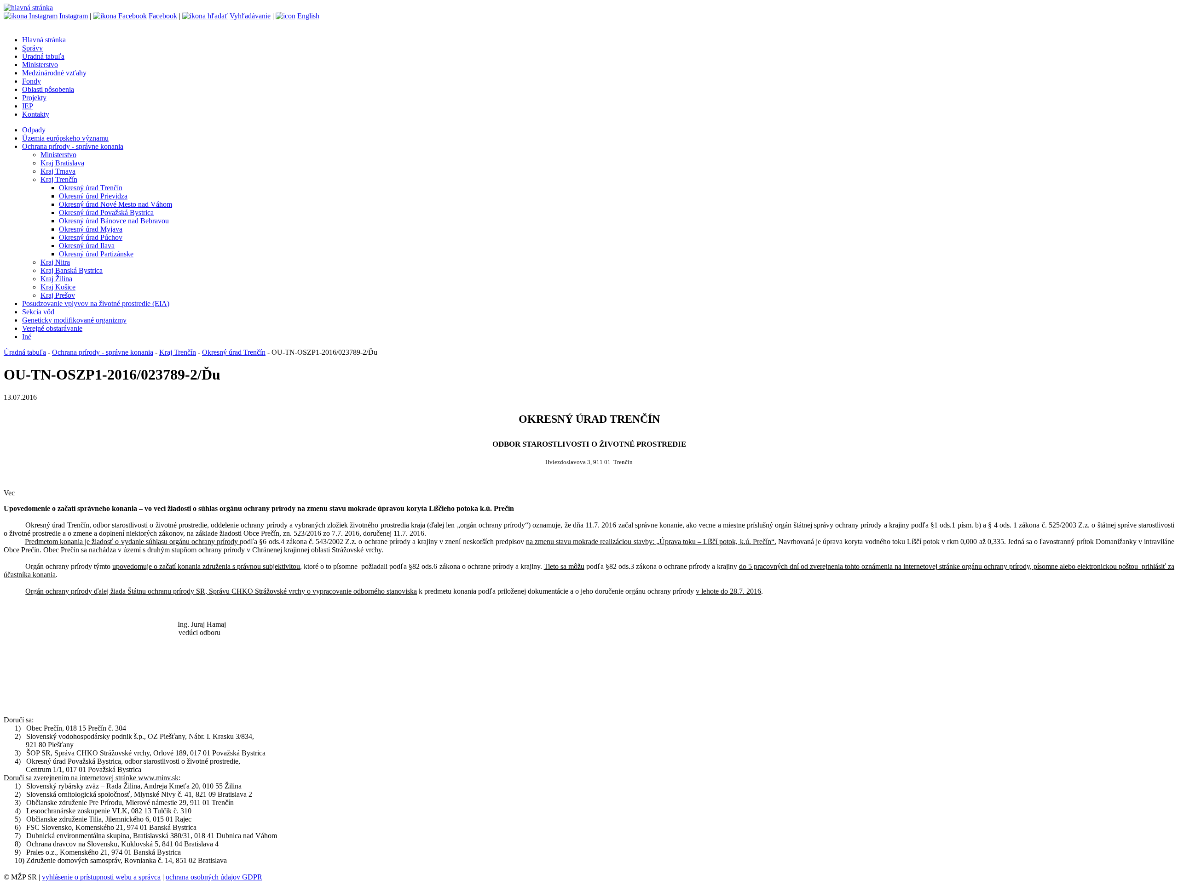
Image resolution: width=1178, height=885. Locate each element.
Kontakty (35, 114)
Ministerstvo (40, 64)
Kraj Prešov (57, 295)
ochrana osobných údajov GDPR (214, 877)
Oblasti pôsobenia (48, 89)
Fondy (31, 81)
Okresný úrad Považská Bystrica (106, 212)
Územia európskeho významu (65, 138)
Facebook (163, 16)
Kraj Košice (57, 287)
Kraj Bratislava (62, 163)
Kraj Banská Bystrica (71, 270)
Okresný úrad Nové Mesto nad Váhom (115, 204)
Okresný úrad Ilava (87, 246)
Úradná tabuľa (43, 56)
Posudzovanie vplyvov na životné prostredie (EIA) (95, 303)
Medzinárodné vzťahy (54, 73)
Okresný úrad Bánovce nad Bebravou (114, 221)
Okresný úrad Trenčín (90, 188)
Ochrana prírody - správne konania (72, 146)
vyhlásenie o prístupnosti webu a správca (101, 877)
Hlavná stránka (44, 40)
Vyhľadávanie (250, 16)
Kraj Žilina (56, 279)
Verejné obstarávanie (52, 328)
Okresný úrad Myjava (90, 229)
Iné (26, 336)
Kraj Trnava (57, 171)
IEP (27, 106)
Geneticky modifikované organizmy (74, 320)
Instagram (73, 16)
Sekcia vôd (38, 312)
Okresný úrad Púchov (90, 237)
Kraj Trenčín (58, 179)
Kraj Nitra (55, 262)
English (308, 16)
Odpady (34, 130)
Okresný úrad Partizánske (96, 254)
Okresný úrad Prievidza (93, 196)
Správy (32, 48)
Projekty (34, 98)
